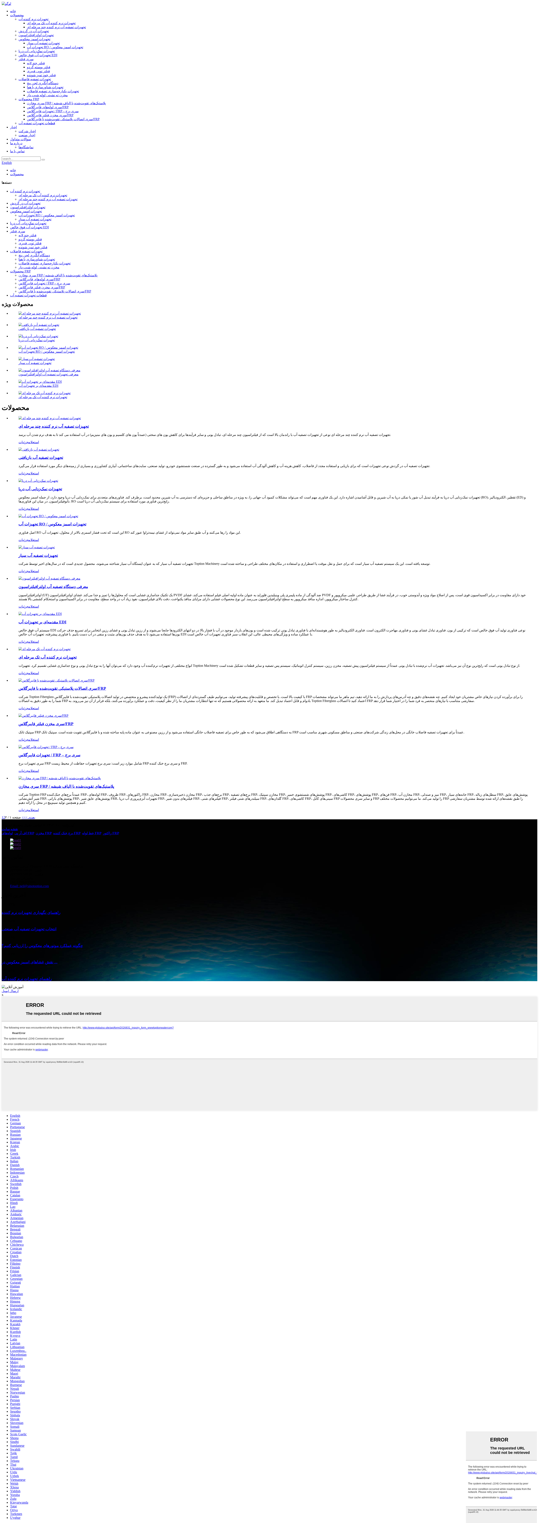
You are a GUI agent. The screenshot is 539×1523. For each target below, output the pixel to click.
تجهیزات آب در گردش (34, 31)
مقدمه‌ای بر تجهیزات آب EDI (38, 385)
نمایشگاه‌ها (26, 147)
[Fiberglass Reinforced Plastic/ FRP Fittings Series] (57, 680)
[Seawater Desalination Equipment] (38, 480)
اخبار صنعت (27, 135)
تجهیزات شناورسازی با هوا (45, 87)
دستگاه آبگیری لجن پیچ (42, 83)
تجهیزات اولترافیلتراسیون (36, 35)
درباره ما (16, 143)
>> (23, 817)
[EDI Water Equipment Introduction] (40, 614)
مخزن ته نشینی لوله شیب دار (47, 95)
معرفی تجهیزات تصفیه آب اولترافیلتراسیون (49, 374)
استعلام (34, 442)
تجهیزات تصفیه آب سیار (43, 43)
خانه (13, 11)
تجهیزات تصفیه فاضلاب (35, 79)
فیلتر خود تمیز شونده (41, 75)
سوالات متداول (20, 139)
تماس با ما (17, 151)
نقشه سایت (10, 829)
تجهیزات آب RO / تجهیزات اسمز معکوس (55, 47)
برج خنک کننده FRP (66, 833)
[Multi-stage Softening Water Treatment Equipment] (50, 418)
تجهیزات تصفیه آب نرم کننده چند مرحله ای (56, 27)
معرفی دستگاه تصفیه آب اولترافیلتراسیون (53, 586)
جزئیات (24, 442)
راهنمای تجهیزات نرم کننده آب (27, 978)
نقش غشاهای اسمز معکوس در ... (29, 962)
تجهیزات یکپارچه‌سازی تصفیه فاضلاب (53, 91)
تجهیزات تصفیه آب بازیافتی (37, 329)
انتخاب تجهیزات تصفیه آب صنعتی (29, 929)
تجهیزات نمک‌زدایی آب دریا (37, 51)
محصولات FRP (29, 99)
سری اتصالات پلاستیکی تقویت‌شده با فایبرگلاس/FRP (63, 119)
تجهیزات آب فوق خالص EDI (38, 55)
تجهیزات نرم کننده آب (33, 19)
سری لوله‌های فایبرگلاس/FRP (48, 107)
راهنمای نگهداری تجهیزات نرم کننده (31, 912)
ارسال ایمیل (10, 991)
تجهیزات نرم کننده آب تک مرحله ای (51, 23)
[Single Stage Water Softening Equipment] (45, 649)
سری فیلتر (26, 59)
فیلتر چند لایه (36, 63)
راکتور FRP (111, 833)
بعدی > (30, 817)
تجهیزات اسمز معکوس (34, 39)
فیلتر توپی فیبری (38, 71)
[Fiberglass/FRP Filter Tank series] (43, 715)
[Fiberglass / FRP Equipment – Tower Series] (46, 747)
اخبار (13, 127)
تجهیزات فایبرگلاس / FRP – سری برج (53, 111)
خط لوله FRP (91, 833)
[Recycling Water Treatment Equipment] (39, 449)
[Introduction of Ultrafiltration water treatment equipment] (49, 578)
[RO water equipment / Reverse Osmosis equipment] (48, 516)
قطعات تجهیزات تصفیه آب (37, 123)
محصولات (17, 15)
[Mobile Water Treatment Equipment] (37, 547)
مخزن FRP (44, 833)
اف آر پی (21, 833)
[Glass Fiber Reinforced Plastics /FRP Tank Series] (60, 778)
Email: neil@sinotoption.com (29, 886)
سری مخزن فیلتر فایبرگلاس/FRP (50, 115)
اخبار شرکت (27, 131)
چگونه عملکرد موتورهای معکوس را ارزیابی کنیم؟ (42, 945)
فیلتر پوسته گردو (38, 67)
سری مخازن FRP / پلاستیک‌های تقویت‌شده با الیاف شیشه (66, 103)
